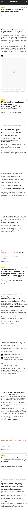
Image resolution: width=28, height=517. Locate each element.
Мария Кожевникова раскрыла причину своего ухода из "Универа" (13, 440)
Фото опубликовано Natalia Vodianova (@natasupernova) (14, 89)
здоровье (11, 256)
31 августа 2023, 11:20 (5, 277)
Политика (7, 3)
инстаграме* (15, 33)
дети (10, 444)
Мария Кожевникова (6, 446)
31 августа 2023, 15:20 (5, 110)
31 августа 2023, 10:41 (5, 464)
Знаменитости (5, 256)
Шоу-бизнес (16, 256)
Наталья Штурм (5, 258)
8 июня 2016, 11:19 (5, 13)
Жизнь (21, 3)
